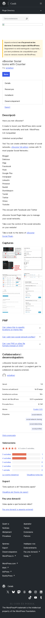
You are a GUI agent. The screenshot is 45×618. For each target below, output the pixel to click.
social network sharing (34, 419)
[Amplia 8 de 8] (39, 283)
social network (37, 414)
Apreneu (5, 544)
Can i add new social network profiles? (18, 337)
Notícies (5, 528)
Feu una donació (32, 552)
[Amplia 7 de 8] (39, 276)
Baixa (6, 74)
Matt (5, 567)
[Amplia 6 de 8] (39, 250)
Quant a (5, 524)
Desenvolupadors (9, 552)
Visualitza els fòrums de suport (15, 492)
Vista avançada (9, 435)
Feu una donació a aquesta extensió (17, 509)
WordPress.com (10, 563)
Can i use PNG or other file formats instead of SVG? (13, 344)
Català (10, 586)
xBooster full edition (19, 147)
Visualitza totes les (35, 475)
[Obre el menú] (41, 3)
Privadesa (6, 536)
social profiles (37, 429)
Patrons (27, 536)
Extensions (28, 532)
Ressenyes (9, 89)
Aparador (27, 524)
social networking (36, 424)
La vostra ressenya (10, 475)
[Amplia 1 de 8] (18, 250)
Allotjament (7, 532)
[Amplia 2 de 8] (18, 263)
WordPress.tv (9, 556)
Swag (27, 556)
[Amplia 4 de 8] (18, 292)
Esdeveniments (30, 548)
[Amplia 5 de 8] (18, 302)
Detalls (7, 83)
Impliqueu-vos (29, 544)
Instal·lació (9, 95)
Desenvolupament (12, 101)
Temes (26, 528)
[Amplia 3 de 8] (18, 277)
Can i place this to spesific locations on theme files (13, 328)
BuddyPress (8, 576)
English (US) (38, 409)
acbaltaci (10, 68)
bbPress (7, 572)
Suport (7, 107)
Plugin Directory (8, 10)
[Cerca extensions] (26, 18)
